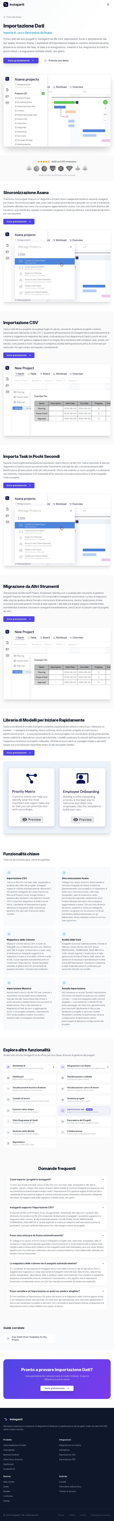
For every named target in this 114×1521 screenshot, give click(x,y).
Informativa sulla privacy (70, 1486)
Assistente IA (9, 1469)
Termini (72, 1515)
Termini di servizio (67, 1491)
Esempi (6, 1501)
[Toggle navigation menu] (108, 4)
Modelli (6, 1491)
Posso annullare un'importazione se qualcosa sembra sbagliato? (45, 1291)
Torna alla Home (13, 17)
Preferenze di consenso (101, 1515)
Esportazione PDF (67, 1459)
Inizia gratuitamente (18, 60)
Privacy (61, 1515)
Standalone (64, 1450)
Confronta (8, 1496)
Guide (6, 1486)
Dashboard (8, 1464)
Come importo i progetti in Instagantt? (30, 1179)
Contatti (62, 1482)
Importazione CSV (67, 1454)
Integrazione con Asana (70, 1445)
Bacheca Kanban (11, 1454)
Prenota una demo (59, 60)
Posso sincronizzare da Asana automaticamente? (37, 1235)
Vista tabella (8, 1450)
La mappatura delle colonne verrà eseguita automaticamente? (43, 1263)
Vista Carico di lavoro (13, 1459)
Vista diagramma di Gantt (14, 1445)
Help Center (8, 1482)
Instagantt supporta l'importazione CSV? (32, 1207)
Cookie (83, 1515)
